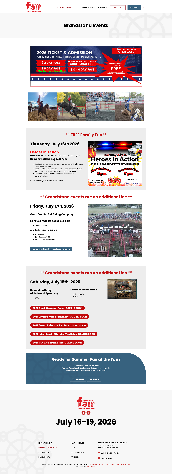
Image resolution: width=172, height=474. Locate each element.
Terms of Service (94, 464)
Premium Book (77, 452)
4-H (73, 448)
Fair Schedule (77, 443)
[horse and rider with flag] (42, 106)
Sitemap (113, 464)
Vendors (75, 457)
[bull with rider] (71, 106)
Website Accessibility (123, 464)
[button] (118, 7)
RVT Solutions (91, 467)
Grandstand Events (47, 448)
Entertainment (45, 443)
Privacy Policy (105, 464)
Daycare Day (44, 457)
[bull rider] (129, 106)
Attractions (44, 452)
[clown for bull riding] (100, 106)
